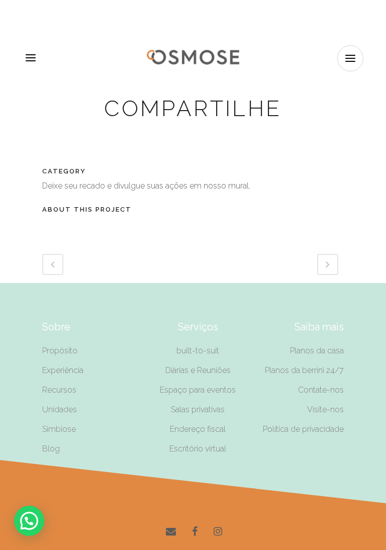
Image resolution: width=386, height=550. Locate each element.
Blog (51, 448)
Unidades (59, 409)
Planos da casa (317, 350)
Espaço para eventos (198, 390)
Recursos (59, 390)
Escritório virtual (197, 448)
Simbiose (59, 429)
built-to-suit (197, 350)
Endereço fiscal (198, 429)
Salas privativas (198, 409)
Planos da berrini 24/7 (304, 370)
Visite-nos (325, 409)
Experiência (62, 370)
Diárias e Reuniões (198, 370)
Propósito (59, 350)
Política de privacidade (303, 429)
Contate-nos (321, 390)
